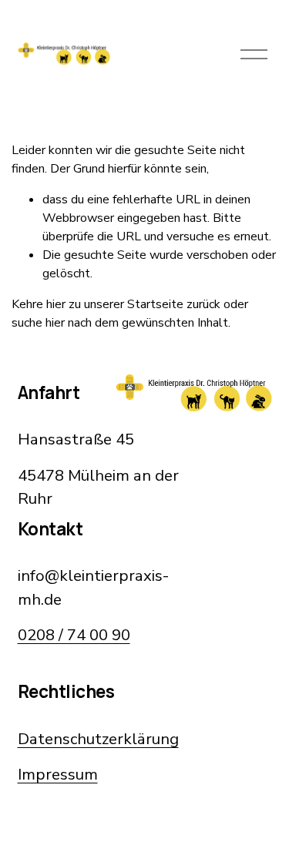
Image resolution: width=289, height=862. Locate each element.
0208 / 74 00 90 (74, 635)
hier (56, 304)
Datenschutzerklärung (98, 739)
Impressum (58, 774)
